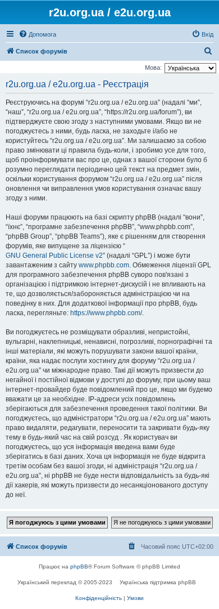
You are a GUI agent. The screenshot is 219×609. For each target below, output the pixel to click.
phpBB (79, 566)
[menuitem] (37, 34)
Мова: (153, 67)
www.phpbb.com (104, 265)
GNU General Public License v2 (54, 255)
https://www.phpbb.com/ (106, 313)
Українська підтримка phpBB (158, 582)
